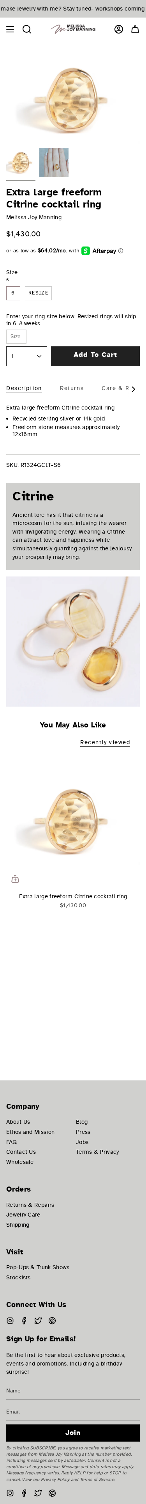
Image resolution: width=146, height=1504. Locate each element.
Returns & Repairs (30, 1204)
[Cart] (135, 29)
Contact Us (21, 1151)
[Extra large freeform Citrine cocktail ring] (73, 821)
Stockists (18, 1277)
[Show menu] (10, 29)
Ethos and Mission (30, 1131)
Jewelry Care (23, 1214)
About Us (18, 1121)
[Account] (118, 29)
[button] (27, 29)
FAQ (11, 1142)
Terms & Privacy (97, 1151)
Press (83, 1131)
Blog (82, 1121)
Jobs (82, 1142)
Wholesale (20, 1161)
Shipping (17, 1224)
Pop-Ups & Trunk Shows (37, 1267)
